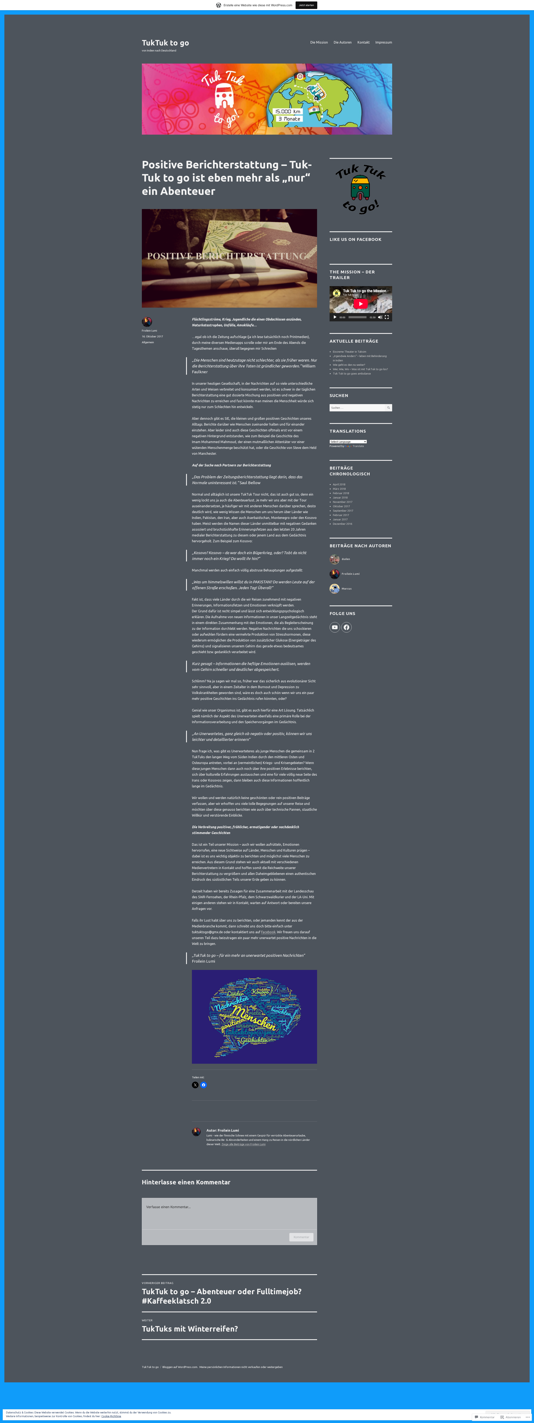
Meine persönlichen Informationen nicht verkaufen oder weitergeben (241, 1366)
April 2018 (339, 484)
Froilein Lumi (149, 330)
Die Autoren (343, 42)
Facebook (268, 932)
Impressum (383, 42)
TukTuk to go (165, 42)
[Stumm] (380, 317)
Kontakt (364, 42)
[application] (361, 303)
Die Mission (319, 42)
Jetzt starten (306, 5)
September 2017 (343, 510)
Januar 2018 (340, 497)
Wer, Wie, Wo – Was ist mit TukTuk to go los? (360, 369)
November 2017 (342, 501)
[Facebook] (346, 627)
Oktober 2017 (341, 506)
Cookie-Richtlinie (111, 1416)
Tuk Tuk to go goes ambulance (352, 373)
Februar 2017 (341, 515)
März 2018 (339, 488)
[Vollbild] (387, 317)
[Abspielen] (335, 317)
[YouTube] (335, 627)
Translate (358, 446)
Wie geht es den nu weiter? (349, 364)
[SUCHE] (388, 407)
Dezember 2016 (342, 523)
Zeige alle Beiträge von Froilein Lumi (244, 1144)
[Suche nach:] (357, 407)
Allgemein (148, 342)
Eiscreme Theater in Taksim (349, 351)
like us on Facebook (356, 239)
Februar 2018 (341, 493)
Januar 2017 (340, 519)
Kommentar (301, 1237)
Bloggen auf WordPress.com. (180, 1366)
